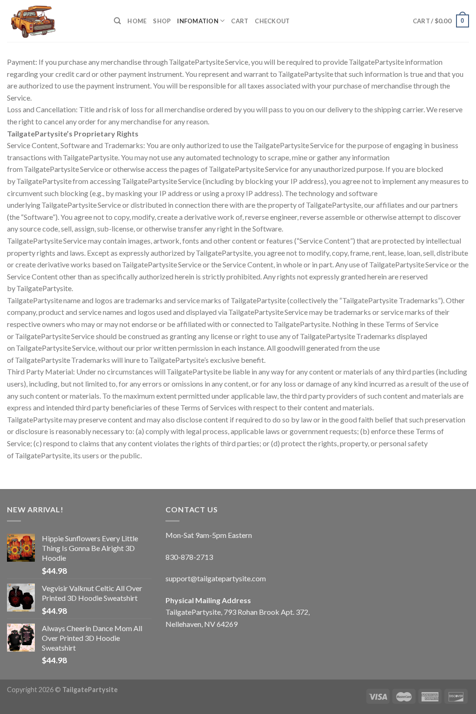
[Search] (117, 21)
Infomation (197, 21)
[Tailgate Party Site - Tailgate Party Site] (53, 21)
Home (136, 21)
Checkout (272, 21)
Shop (162, 21)
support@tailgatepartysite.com (215, 578)
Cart (239, 21)
